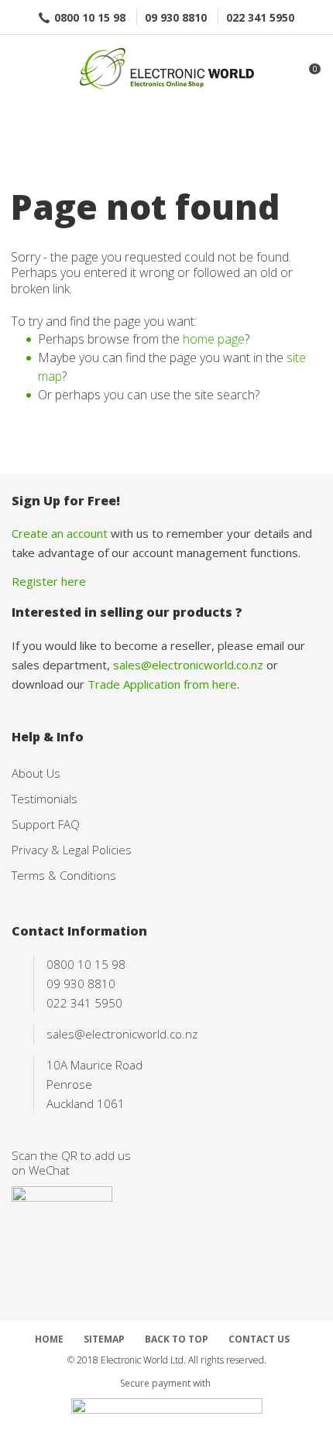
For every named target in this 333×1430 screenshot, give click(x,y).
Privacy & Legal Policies (72, 849)
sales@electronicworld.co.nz (188, 664)
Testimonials (44, 798)
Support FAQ (46, 824)
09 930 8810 (176, 17)
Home (49, 1339)
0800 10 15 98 (89, 17)
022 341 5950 (260, 17)
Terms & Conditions (64, 875)
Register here (49, 581)
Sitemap (104, 1339)
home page (214, 338)
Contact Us (259, 1339)
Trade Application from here (162, 684)
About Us (36, 773)
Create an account (60, 533)
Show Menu (21, 70)
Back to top (176, 1339)
